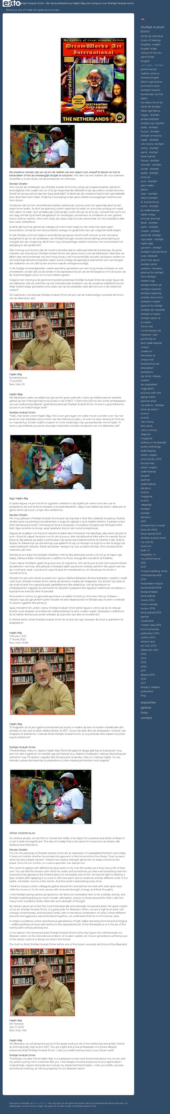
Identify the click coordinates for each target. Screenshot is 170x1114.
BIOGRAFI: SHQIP (149, 48)
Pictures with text (151, 392)
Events (145, 413)
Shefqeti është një (151, 284)
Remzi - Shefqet (150, 148)
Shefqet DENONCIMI (152, 297)
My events (147, 542)
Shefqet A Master (151, 314)
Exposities (148, 702)
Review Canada (149, 604)
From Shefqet (148, 276)
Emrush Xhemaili (150, 218)
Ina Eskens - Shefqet (152, 405)
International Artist (151, 575)
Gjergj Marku (148, 396)
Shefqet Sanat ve (150, 318)
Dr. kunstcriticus (150, 202)
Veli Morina (147, 421)
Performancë (148, 338)
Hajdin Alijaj (147, 243)
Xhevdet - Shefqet (151, 164)
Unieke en (146, 351)
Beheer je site (14, 9)
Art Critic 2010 (148, 645)
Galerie (146, 707)
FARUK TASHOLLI (148, 156)
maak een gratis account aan (42, 9)
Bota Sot (145, 177)
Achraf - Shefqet (150, 168)
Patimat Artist (148, 401)
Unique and (147, 359)
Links (144, 713)
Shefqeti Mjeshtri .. (151, 90)
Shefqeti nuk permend (154, 251)
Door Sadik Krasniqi (151, 343)
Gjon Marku (147, 185)
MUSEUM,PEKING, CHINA (154, 571)
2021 (143, 521)
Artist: (144, 666)
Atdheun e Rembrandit (153, 442)
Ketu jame (147, 425)
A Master (146, 322)
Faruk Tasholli (148, 595)
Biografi (145, 61)
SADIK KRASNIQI (148, 471)
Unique (145, 347)
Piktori (144, 189)
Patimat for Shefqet (152, 272)
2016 (143, 654)
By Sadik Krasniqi (150, 210)
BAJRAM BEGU (148, 214)
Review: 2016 (148, 608)
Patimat (145, 479)
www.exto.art (40, 1103)
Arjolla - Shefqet (149, 173)
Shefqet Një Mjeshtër (153, 309)
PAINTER (145, 616)
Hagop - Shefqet (150, 114)
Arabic (144, 98)
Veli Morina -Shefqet (152, 143)
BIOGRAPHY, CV (148, 554)
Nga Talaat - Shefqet (152, 239)
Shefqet (145, 508)
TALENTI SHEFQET (149, 197)
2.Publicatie (147, 620)
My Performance (150, 558)
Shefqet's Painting (151, 293)
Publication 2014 (150, 633)
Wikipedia (146, 504)
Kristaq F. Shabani (150, 687)
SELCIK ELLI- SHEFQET (151, 235)
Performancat (149, 69)
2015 (143, 579)
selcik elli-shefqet (151, 106)
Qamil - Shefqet (149, 152)
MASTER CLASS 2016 (151, 625)
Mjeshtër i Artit (149, 334)
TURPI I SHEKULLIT (149, 255)
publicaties (147, 691)
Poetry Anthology (151, 446)
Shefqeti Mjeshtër (151, 289)
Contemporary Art (151, 330)
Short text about (150, 260)
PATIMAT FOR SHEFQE (151, 305)
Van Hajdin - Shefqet (152, 65)
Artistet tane (148, 641)
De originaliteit (149, 384)
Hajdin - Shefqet (150, 139)
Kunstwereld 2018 (151, 587)
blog (143, 695)
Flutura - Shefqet (150, 131)
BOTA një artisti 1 (150, 409)
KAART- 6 (145, 550)
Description (147, 367)
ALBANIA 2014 (148, 674)
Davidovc (146, 488)
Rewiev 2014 (148, 600)
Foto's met (147, 326)
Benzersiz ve (148, 355)
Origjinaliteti (147, 388)
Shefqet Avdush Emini (31, 3)
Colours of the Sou (151, 52)
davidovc (146, 517)
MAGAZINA (146, 438)
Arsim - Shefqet (149, 226)
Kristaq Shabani (149, 591)
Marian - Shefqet (150, 231)
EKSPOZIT (146, 434)
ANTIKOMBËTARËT (150, 119)
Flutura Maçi (148, 463)
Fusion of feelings (151, 40)
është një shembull (152, 36)
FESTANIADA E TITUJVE (152, 583)
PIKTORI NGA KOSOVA (151, 81)
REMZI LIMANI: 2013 (151, 459)
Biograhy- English (151, 44)
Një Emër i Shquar (151, 376)
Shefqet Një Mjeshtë (152, 123)
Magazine (146, 496)
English (143, 19)
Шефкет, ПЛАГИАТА (151, 268)
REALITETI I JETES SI (150, 73)
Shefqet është (149, 264)
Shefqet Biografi (150, 77)
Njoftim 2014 (148, 637)
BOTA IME (146, 546)
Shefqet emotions (151, 135)
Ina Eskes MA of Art (152, 102)
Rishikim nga (148, 280)
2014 (143, 658)
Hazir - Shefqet (149, 193)
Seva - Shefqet (149, 181)
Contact (146, 718)
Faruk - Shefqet (149, 222)
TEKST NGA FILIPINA (150, 110)
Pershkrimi (147, 372)
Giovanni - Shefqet (151, 247)
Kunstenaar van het (152, 94)
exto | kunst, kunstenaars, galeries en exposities (12, 3)
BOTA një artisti (149, 529)
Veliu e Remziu (149, 430)
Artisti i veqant (149, 454)
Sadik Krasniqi (148, 450)
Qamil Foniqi (147, 56)
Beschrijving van (150, 363)
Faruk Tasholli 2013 (151, 533)
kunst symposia (150, 629)
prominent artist (150, 85)
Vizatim (145, 380)
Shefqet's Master (150, 301)
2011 (143, 670)
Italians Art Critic (150, 649)
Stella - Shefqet (149, 127)
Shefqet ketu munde (153, 525)
